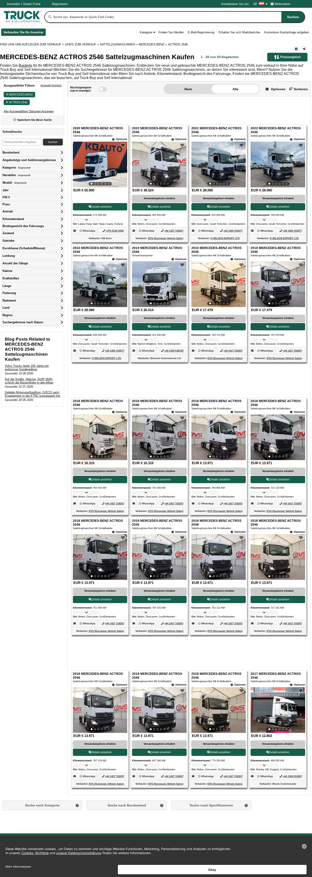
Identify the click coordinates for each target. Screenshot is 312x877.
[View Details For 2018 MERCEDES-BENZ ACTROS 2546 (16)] (278, 557)
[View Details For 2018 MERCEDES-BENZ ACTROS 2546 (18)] (159, 710)
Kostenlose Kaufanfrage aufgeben (286, 32)
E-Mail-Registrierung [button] (201, 32)
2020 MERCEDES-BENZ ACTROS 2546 (98, 130)
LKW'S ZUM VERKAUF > (82, 44)
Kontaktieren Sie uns (235, 4)
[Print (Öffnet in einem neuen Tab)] (296, 49)
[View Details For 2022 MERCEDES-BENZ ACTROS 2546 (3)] (218, 164)
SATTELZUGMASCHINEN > (119, 44)
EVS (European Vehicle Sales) (165, 238)
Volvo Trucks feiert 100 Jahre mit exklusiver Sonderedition (27, 367)
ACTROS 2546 (18, 102)
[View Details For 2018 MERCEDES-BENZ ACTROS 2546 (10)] (159, 437)
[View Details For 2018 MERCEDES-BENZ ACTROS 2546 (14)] (159, 557)
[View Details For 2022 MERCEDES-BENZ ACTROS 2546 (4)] (278, 164)
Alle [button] (235, 89)
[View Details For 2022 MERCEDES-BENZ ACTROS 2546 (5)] (100, 284)
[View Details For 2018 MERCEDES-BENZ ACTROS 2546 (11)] (218, 437)
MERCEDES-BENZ (21, 94)
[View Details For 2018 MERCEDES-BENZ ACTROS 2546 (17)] (100, 710)
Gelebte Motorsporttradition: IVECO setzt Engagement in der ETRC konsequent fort (32, 394)
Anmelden (13, 4)
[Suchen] (50, 17)
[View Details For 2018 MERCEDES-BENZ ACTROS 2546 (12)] (278, 437)
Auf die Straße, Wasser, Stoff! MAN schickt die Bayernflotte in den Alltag (29, 380)
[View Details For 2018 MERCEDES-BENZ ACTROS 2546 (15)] (218, 557)
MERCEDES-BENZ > (153, 44)
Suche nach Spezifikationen (211, 805)
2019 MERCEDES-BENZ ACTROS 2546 (157, 250)
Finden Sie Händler (171, 32)
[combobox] (178, 17)
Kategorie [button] (146, 32)
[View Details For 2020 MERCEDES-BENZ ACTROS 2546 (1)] (100, 164)
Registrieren (60, 4)
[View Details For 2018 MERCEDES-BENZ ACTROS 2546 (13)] (100, 557)
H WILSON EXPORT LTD (225, 238)
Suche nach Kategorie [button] (42, 805)
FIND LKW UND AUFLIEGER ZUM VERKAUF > (32, 44)
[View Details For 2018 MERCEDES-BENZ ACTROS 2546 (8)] (278, 284)
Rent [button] (188, 89)
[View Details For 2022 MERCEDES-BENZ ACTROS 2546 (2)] (159, 164)
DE (255, 4)
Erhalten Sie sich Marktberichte (239, 32)
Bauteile (25, 65)
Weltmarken (282, 4)
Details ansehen (101, 206)
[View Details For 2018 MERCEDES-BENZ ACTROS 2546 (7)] (218, 284)
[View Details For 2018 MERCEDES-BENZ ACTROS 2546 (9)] (100, 437)
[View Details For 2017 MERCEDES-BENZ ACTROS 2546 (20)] (278, 710)
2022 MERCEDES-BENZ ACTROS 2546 (157, 130)
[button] (29, 111)
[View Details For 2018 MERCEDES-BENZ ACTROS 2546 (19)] (218, 710)
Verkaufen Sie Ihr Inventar (24, 33)
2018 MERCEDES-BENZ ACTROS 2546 (216, 250)
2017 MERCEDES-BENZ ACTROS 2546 (276, 675)
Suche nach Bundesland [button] (127, 805)
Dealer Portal (31, 4)
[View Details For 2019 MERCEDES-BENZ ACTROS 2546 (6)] (159, 284)
